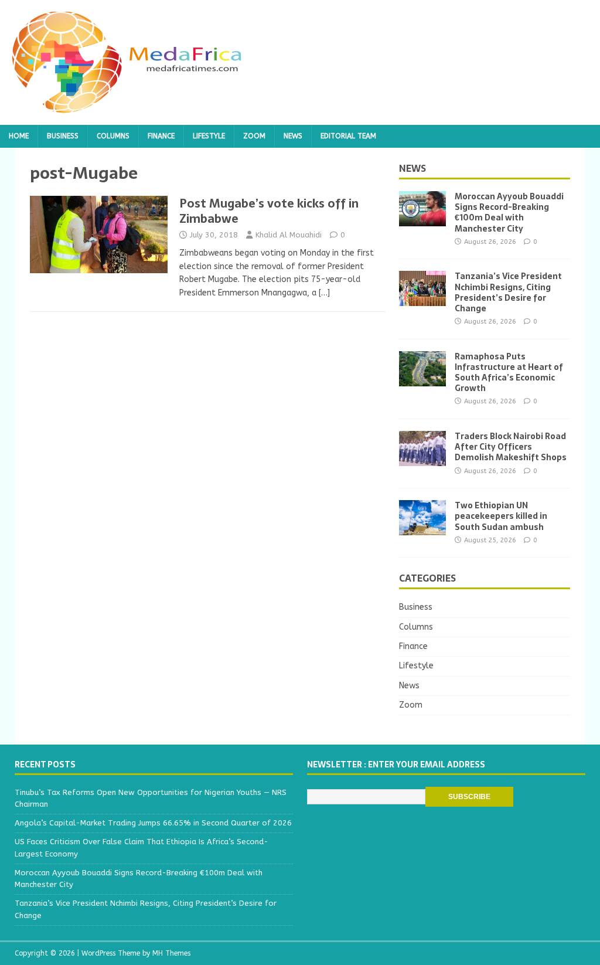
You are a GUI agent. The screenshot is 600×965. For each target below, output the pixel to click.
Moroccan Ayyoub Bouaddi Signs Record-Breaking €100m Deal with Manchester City (509, 212)
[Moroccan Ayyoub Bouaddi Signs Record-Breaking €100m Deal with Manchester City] (422, 220)
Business (63, 136)
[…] (324, 293)
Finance (161, 136)
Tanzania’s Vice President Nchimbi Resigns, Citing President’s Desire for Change (508, 292)
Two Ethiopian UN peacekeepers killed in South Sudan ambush (501, 516)
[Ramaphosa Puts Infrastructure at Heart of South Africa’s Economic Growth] (422, 379)
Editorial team (348, 136)
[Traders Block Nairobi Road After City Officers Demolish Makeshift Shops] (422, 459)
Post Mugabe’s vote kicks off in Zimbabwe (269, 211)
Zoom (254, 136)
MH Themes (171, 953)
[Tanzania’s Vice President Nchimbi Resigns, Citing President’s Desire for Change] (422, 299)
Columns (113, 136)
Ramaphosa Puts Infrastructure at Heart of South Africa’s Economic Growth (509, 372)
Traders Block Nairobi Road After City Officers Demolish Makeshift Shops (511, 447)
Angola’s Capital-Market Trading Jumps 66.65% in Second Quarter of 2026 (153, 822)
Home (19, 136)
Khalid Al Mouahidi (288, 234)
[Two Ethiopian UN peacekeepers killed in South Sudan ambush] (422, 529)
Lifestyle (209, 136)
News (293, 136)
